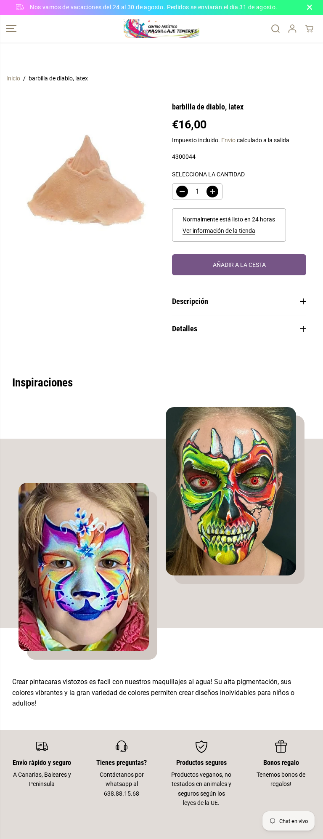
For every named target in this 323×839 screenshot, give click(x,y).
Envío (228, 140)
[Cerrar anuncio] (309, 7)
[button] (11, 28)
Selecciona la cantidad (208, 174)
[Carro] (309, 28)
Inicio (13, 78)
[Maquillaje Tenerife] (161, 28)
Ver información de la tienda (219, 230)
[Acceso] (292, 28)
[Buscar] (275, 28)
